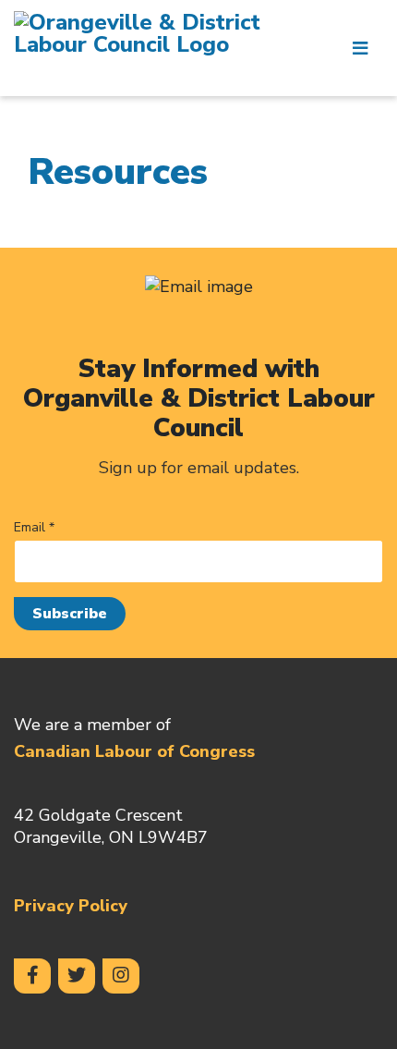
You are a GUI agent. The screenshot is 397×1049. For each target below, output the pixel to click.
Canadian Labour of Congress (134, 751)
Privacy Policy (70, 906)
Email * (34, 527)
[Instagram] (120, 976)
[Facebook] (32, 976)
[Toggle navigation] (360, 48)
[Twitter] (76, 976)
